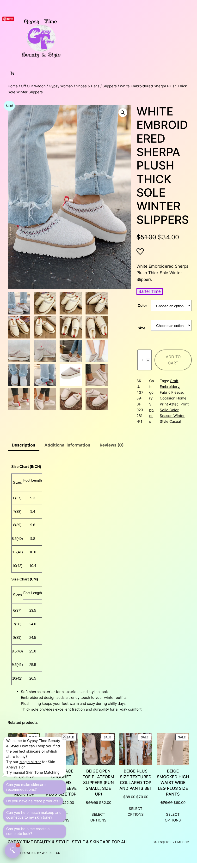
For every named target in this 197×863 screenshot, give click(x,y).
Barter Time (149, 291)
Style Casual (170, 421)
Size (141, 328)
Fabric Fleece (171, 392)
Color (142, 305)
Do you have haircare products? (33, 801)
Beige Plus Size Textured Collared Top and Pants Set (135, 779)
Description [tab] (23, 444)
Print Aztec (169, 404)
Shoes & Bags (87, 86)
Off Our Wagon (33, 86)
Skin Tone (34, 772)
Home (13, 86)
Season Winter (172, 415)
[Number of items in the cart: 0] (12, 73)
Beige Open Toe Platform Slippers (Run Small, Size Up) (98, 782)
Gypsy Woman (61, 86)
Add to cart (173, 359)
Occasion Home (173, 398)
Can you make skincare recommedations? (26, 787)
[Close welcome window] (64, 737)
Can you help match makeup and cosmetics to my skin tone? (34, 815)
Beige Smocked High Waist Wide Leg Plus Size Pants (173, 782)
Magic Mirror (30, 762)
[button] (122, 112)
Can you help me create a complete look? (27, 831)
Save (10, 19)
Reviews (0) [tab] (112, 444)
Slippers (110, 86)
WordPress (51, 853)
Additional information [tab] (67, 444)
